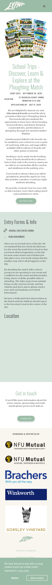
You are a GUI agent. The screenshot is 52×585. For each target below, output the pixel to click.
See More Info (26, 201)
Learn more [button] (23, 571)
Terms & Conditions (26, 551)
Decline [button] (14, 578)
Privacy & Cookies (26, 557)
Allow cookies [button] (37, 578)
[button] (44, 6)
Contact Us (26, 418)
